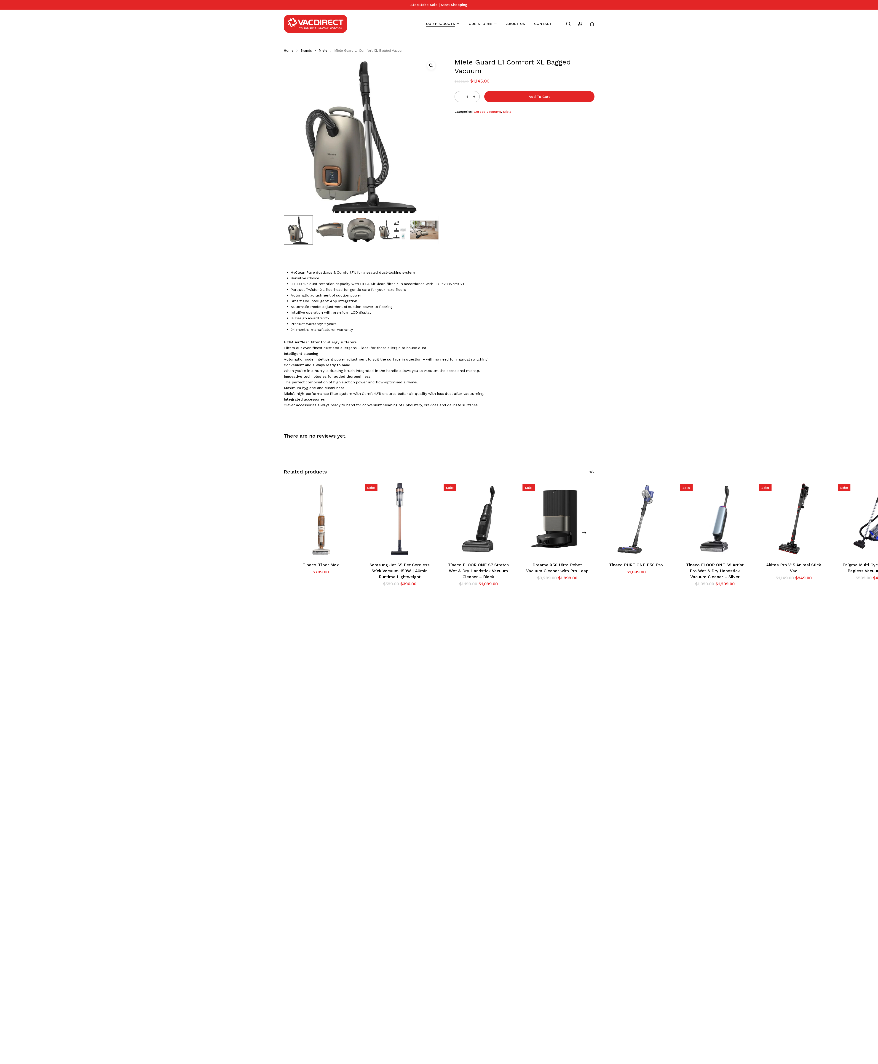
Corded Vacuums (487, 111)
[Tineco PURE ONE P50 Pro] (636, 519)
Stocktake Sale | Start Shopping (438, 5)
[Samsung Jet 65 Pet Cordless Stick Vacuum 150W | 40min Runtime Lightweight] (399, 519)
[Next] (584, 532)
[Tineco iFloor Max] (321, 519)
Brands (306, 50)
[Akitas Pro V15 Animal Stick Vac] (794, 519)
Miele (323, 50)
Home (289, 50)
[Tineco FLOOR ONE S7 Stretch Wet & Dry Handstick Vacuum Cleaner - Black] (478, 519)
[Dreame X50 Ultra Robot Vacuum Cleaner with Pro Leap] (557, 519)
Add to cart (539, 96)
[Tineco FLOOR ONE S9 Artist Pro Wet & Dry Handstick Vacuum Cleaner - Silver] (715, 519)
